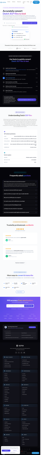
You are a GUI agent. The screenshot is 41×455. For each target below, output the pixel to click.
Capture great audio (25, 428)
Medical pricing (24, 394)
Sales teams (6, 380)
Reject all (14, 450)
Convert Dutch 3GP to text (29, 22)
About (23, 437)
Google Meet (24, 411)
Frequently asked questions (26, 423)
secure (23, 349)
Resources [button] (19, 1)
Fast (16, 349)
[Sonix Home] (3, 2)
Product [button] (8, 1)
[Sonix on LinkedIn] (21, 353)
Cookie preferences (12, 452)
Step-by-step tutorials (25, 425)
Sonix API (5, 408)
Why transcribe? (24, 427)
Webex (23, 413)
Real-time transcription (7, 366)
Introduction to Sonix (7, 427)
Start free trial (29, 305)
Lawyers (5, 396)
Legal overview (6, 387)
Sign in (31, 2)
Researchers (24, 375)
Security (23, 444)
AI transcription (24, 348)
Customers (6, 439)
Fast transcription (6, 363)
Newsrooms (6, 377)
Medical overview (24, 387)
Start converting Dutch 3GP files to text (26, 99)
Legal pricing (6, 401)
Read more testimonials (20, 262)
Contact (23, 442)
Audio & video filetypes (7, 423)
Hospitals (23, 392)
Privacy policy (7, 452)
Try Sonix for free (36, 2)
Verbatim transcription (7, 365)
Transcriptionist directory (8, 430)
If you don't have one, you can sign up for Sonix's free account (16, 69)
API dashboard (6, 411)
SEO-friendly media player (26, 361)
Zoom (23, 408)
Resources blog (6, 428)
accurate (19, 349)
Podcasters (23, 377)
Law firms (5, 394)
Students (23, 380)
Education (5, 375)
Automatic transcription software (9, 361)
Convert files (24, 2)
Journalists (23, 373)
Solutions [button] (13, 1)
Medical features (24, 389)
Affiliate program (6, 413)
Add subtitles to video (25, 363)
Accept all (6, 450)
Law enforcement (6, 389)
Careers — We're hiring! (25, 439)
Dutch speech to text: (11, 18)
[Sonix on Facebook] (16, 353)
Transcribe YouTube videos (26, 365)
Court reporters (6, 397)
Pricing (28, 1)
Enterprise (5, 373)
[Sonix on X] (19, 353)
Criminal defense (6, 392)
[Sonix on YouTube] (24, 353)
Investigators (6, 399)
